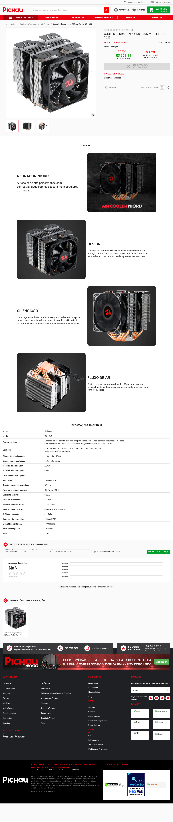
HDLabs (52, 791)
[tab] (12, 126)
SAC (90, 736)
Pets (43, 723)
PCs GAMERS (78, 17)
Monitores (7, 693)
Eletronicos (7, 698)
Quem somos (93, 683)
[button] (106, 87)
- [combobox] (31, 552)
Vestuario (44, 703)
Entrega (91, 707)
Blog (90, 696)
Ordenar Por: (9, 549)
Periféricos (45, 683)
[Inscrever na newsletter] (166, 690)
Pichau (45, 791)
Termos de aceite (95, 745)
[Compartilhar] (167, 87)
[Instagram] (156, 698)
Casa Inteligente (9, 713)
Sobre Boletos (94, 725)
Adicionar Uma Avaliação (158, 552)
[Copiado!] (162, 87)
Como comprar (94, 716)
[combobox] (69, 10)
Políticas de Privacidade (98, 749)
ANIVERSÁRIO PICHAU (104, 17)
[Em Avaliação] (136, 785)
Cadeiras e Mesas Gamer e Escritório (56, 693)
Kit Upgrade (45, 688)
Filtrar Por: (34, 549)
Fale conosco (93, 740)
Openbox (6, 723)
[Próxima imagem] (93, 73)
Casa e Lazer (46, 713)
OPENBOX (130, 17)
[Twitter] (162, 698)
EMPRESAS (157, 17)
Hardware (7, 683)
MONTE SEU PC (51, 17)
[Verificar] (111, 786)
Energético (7, 718)
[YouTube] (167, 698)
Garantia (91, 712)
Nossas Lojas (94, 692)
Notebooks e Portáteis (50, 698)
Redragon (114, 47)
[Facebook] (150, 698)
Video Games (8, 708)
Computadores (9, 688)
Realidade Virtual (47, 718)
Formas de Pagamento (97, 721)
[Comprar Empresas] (86, 662)
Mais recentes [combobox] (11, 552)
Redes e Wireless (48, 708)
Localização (93, 688)
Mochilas (6, 703)
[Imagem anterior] (9, 73)
